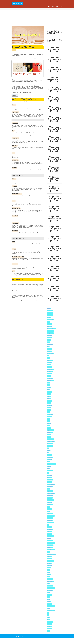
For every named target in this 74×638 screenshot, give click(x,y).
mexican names (50, 545)
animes (48, 321)
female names (50, 443)
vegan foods (49, 624)
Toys (48, 615)
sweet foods (49, 603)
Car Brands (49, 362)
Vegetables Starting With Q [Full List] (54, 139)
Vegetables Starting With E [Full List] (54, 258)
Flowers (48, 450)
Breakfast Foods (50, 353)
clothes (48, 385)
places (48, 570)
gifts (48, 473)
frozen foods (49, 459)
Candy (48, 357)
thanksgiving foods (51, 606)
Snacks (48, 583)
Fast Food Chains (50, 439)
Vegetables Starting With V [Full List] (54, 89)
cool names (49, 391)
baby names (49, 335)
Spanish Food (49, 585)
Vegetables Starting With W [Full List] (54, 79)
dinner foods (49, 405)
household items (50, 500)
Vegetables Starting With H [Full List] (54, 229)
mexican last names (51, 542)
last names (49, 531)
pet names (49, 563)
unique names (50, 621)
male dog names (50, 536)
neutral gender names (51, 554)
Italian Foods (49, 513)
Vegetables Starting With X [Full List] (54, 69)
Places (61, 6)
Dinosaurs (49, 407)
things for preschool (51, 610)
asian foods (49, 326)
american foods (50, 315)
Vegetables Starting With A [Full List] (54, 298)
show (16, 95)
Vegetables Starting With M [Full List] (54, 179)
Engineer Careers (50, 430)
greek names (49, 477)
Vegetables (49, 626)
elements (49, 423)
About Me (13, 635)
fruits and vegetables (51, 463)
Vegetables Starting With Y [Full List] (54, 59)
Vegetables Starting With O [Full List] (54, 159)
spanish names (50, 590)
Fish (48, 448)
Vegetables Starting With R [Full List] (54, 129)
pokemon (49, 574)
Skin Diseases (49, 579)
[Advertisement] (37, 18)
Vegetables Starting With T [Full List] (54, 109)
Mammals (49, 538)
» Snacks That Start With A (25, 8)
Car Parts (49, 364)
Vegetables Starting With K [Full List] (54, 199)
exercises (49, 434)
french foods (49, 454)
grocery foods (49, 479)
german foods (49, 470)
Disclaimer (20, 635)
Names (48, 551)
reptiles (48, 576)
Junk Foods (49, 527)
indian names (49, 504)
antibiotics (49, 324)
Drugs (48, 421)
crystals (48, 398)
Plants (48, 572)
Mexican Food (50, 540)
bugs (48, 355)
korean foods (49, 529)
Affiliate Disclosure (25, 635)
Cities (48, 382)
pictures (48, 567)
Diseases (49, 409)
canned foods (49, 360)
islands (48, 511)
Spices (48, 592)
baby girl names (50, 333)
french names (49, 457)
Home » (17, 8)
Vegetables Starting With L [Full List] (54, 189)
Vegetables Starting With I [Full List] (54, 219)
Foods (45, 6)
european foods (50, 432)
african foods (49, 310)
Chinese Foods (50, 378)
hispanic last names (51, 493)
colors (48, 389)
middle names (50, 547)
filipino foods (49, 445)
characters (49, 373)
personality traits (50, 560)
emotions (49, 427)
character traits (50, 369)
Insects (48, 506)
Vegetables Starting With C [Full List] (54, 278)
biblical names (50, 344)
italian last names (50, 515)
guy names (49, 482)
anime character (50, 319)
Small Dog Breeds (50, 581)
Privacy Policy (17, 635)
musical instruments (51, 549)
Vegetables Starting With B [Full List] (54, 288)
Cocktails (49, 387)
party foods (49, 558)
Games (57, 6)
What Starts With (17, 4)
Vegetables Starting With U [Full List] (54, 99)
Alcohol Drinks (50, 312)
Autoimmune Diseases (51, 328)
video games (49, 628)
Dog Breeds (49, 416)
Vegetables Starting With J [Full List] (54, 209)
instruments (49, 509)
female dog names (50, 441)
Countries (49, 396)
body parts (49, 351)
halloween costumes (51, 484)
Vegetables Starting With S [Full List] (54, 119)
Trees (48, 619)
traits (48, 617)
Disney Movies (50, 414)
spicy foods (49, 594)
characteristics (50, 371)
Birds (48, 346)
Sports (48, 597)
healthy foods (49, 486)
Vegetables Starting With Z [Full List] (54, 49)
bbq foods (49, 339)
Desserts (48, 403)
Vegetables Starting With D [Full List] (54, 268)
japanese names (50, 522)
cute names (49, 400)
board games (49, 348)
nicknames (49, 556)
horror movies (50, 495)
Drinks (49, 6)
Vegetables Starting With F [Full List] (54, 248)
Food (19, 8)
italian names (50, 518)
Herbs (48, 488)
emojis (48, 425)
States (48, 599)
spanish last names (51, 588)
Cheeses (48, 376)
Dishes (48, 412)
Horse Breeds (49, 497)
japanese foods (50, 520)
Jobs (48, 524)
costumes (49, 394)
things (48, 608)
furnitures (49, 466)
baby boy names (50, 330)
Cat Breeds (49, 366)
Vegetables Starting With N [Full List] (54, 169)
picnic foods (49, 565)
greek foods (49, 475)
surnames (49, 601)
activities (49, 308)
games (48, 468)
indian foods (49, 502)
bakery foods (49, 337)
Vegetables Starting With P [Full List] (54, 149)
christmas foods (50, 380)
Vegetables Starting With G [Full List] (54, 238)
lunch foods (49, 533)
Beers (48, 342)
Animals (53, 6)
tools (48, 612)
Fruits (48, 461)
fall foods (49, 436)
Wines (48, 630)
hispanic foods (50, 491)
